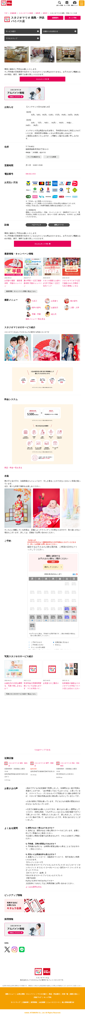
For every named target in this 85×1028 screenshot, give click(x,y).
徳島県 (38, 13)
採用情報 (34, 1002)
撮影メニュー (10, 994)
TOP (5, 13)
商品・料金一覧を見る (13, 468)
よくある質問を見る (34, 887)
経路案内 (55, 18)
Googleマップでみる (42, 750)
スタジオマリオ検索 (26, 13)
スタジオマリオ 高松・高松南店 (69, 764)
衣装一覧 (65, 994)
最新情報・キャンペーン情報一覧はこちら (21, 291)
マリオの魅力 (42, 994)
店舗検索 (13, 13)
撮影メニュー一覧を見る (35, 319)
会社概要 (42, 1002)
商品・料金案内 (54, 994)
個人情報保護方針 (68, 1002)
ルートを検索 (51, 157)
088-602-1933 (31, 174)
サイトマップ (15, 1002)
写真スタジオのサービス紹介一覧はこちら (21, 694)
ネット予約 (72, 18)
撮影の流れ (74, 994)
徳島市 (45, 13)
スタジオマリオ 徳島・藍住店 (17, 764)
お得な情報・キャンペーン (26, 994)
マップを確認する (33, 157)
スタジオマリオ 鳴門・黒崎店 (43, 764)
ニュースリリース (53, 1002)
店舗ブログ (37, 997)
